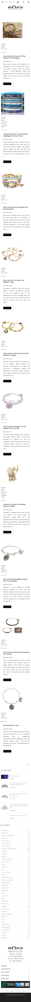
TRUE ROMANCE (15, 927)
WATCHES (15, 935)
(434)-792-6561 (17, 956)
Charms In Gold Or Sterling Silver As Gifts (14, 505)
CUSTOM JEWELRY (15, 846)
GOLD (15, 869)
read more (7, 83)
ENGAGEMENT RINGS (15, 859)
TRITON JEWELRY (15, 924)
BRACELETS (3, 123)
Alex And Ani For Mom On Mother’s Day (13, 281)
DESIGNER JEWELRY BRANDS (3, 46)
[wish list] (14, 2)
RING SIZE (15, 916)
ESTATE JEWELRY (15, 861)
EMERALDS (15, 856)
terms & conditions (9, 991)
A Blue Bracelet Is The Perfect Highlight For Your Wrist (15, 135)
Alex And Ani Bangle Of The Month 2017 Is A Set (14, 427)
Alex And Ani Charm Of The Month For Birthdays (14, 57)
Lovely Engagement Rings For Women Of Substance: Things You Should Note (19, 806)
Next (27, 764)
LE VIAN (15, 893)
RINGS (15, 919)
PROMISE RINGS (15, 909)
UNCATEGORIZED (15, 930)
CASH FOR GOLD (15, 840)
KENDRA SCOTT (15, 888)
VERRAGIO (15, 932)
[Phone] (6, 2)
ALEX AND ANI (4, 48)
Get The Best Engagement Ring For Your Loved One (19, 794)
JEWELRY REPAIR (15, 882)
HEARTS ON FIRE (15, 872)
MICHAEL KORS (15, 903)
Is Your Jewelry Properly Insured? (18, 815)
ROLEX (15, 922)
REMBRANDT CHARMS (15, 914)
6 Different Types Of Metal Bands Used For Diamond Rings (18, 783)
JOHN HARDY (15, 885)
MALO (15, 898)
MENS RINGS (15, 901)
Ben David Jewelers (15, 776)
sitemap (24, 991)
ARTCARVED (15, 833)
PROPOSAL (15, 911)
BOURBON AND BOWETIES (15, 835)
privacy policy (18, 991)
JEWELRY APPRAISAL (15, 877)
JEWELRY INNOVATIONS (15, 880)
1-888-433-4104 (19, 958)
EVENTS (15, 864)
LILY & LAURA (4, 125)
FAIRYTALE (15, 867)
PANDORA (3, 126)
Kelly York (9, 61)
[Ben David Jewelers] (15, 7)
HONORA (15, 874)
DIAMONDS (15, 851)
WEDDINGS (15, 937)
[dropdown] (23, 2)
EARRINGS (15, 854)
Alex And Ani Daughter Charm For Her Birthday (15, 580)
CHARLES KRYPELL (15, 843)
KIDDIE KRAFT (15, 890)
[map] (10, 2)
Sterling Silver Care (11, 725)
